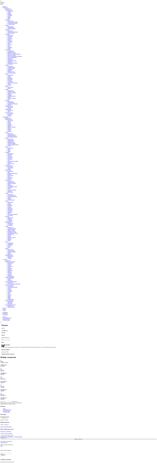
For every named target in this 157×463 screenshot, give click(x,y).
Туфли (9, 76)
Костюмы (7, 19)
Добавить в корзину (5, 354)
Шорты (6, 86)
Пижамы (10, 114)
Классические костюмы (13, 22)
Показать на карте (4, 419)
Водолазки (10, 36)
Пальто (9, 12)
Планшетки (10, 69)
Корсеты (9, 174)
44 (3, 339)
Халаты (9, 115)
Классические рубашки (13, 31)
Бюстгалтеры (10, 175)
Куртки (9, 13)
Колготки (10, 178)
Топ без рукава (11, 163)
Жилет (9, 16)
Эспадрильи (10, 81)
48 (9, 339)
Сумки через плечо (12, 72)
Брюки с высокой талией (13, 144)
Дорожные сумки (11, 67)
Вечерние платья (11, 134)
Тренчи (9, 121)
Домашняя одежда (9, 255)
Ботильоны (10, 209)
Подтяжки (10, 187)
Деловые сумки (11, 68)
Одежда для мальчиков (10, 261)
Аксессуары (7, 49)
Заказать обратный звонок (5, 426)
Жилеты (9, 93)
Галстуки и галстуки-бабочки (14, 54)
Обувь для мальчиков (9, 277)
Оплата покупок (6, 318)
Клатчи (9, 197)
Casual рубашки (11, 33)
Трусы (9, 111)
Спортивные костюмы (12, 23)
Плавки (9, 108)
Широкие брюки (11, 142)
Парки (9, 17)
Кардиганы (10, 38)
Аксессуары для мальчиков (11, 281)
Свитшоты (10, 41)
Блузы (9, 246)
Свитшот (10, 275)
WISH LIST (5, 313)
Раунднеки (10, 40)
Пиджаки (7, 100)
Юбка (1, 369)
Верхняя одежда (8, 9)
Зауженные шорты (12, 251)
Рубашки (7, 29)
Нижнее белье (8, 109)
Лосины (9, 145)
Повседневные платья (12, 136)
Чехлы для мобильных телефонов (15, 56)
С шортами (10, 220)
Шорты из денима (11, 98)
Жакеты (9, 128)
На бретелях (10, 244)
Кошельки (10, 191)
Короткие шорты (11, 250)
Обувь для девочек (9, 300)
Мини (9, 149)
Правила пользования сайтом (6, 436)
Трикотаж (7, 34)
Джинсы (9, 273)
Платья (6, 132)
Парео (9, 168)
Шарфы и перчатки (12, 52)
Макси (9, 151)
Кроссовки (10, 79)
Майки (9, 48)
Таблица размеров (5, 337)
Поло (9, 43)
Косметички (10, 58)
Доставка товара (6, 320)
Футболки (10, 47)
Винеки (9, 39)
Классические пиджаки (13, 103)
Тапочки (9, 84)
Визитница (10, 59)
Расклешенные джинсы (13, 233)
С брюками (10, 224)
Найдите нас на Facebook (5, 431)
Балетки (9, 204)
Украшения (10, 64)
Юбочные (10, 219)
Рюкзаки (9, 70)
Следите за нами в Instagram (6, 433)
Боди (9, 172)
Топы (9, 240)
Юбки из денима (11, 230)
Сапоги (9, 206)
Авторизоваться (3, 442)
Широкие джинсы (11, 96)
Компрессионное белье (12, 173)
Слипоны (10, 80)
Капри (9, 252)
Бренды (4, 308)
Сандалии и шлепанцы (12, 82)
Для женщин (5, 117)
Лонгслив (10, 44)
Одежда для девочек (9, 284)
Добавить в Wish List (78, 439)
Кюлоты (9, 254)
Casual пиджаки (11, 102)
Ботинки (9, 77)
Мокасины (10, 78)
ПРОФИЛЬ (5, 314)
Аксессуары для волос (12, 186)
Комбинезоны (8, 221)
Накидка (9, 129)
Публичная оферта (18, 436)
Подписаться (14, 401)
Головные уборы (11, 51)
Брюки (6, 25)
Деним (6, 89)
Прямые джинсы (11, 91)
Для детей (5, 259)
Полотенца (10, 61)
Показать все (8, 8)
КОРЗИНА (5, 312)
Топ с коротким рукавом (13, 161)
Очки (9, 188)
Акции (4, 310)
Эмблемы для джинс (12, 60)
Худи (9, 45)
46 (6, 339)
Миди (9, 150)
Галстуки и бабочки (12, 189)
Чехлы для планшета (12, 57)
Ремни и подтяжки (12, 55)
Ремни (9, 184)
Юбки (6, 146)
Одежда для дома (9, 112)
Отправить (3, 454)
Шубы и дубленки (12, 126)
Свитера (9, 37)
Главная (4, 6)
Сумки (6, 65)
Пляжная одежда (8, 105)
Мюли (9, 83)
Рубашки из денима (12, 231)
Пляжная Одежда (9, 165)
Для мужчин (5, 7)
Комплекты (10, 177)
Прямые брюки (11, 27)
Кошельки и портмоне (12, 62)
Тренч (9, 18)
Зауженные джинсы (12, 92)
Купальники (10, 167)
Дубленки (10, 15)
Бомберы (10, 14)
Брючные (10, 218)
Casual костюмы (11, 24)
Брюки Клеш (10, 141)
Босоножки (10, 208)
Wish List (12, 354)
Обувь (6, 73)
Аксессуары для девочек (10, 304)
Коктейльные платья (12, 135)
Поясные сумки (11, 71)
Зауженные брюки (12, 28)
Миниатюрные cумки (12, 196)
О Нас (4, 316)
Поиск (4, 309)
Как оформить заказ (7, 317)
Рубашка (2, 386)
